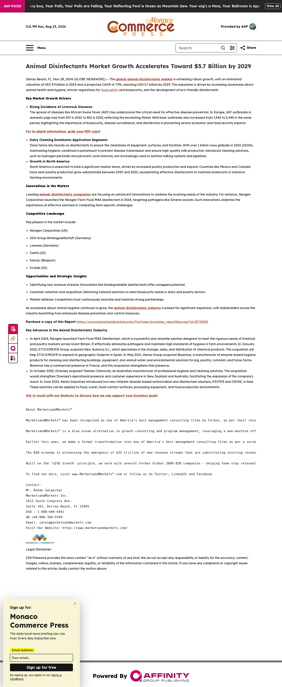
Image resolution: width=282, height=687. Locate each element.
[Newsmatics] (13, 358)
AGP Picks (12, 6)
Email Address (22, 650)
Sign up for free (41, 667)
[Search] (223, 47)
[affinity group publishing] (13, 348)
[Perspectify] (13, 339)
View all (273, 6)
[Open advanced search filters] (232, 47)
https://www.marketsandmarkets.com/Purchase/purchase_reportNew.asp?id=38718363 (142, 322)
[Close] (75, 603)
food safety (109, 90)
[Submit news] (13, 329)
